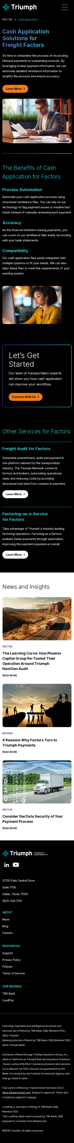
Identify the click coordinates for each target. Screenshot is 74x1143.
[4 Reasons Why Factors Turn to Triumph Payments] (37, 705)
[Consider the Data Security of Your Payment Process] (37, 782)
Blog (5, 926)
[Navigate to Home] (19, 7)
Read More (9, 675)
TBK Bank (8, 993)
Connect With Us (24, 397)
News (6, 919)
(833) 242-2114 (12, 900)
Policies (7, 966)
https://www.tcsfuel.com (16, 1092)
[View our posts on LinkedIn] (6, 865)
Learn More (14, 88)
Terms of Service (13, 973)
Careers (7, 933)
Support (7, 953)
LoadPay (8, 1000)
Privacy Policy (11, 959)
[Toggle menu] (65, 7)
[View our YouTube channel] (16, 865)
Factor (7, 19)
